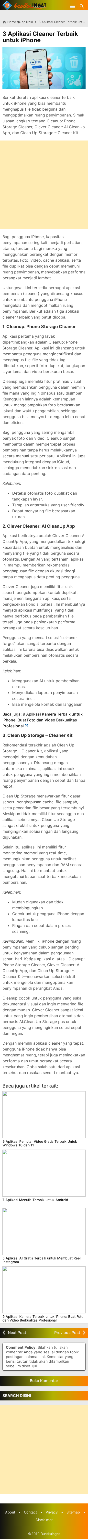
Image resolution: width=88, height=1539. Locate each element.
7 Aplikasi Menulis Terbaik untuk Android (35, 1200)
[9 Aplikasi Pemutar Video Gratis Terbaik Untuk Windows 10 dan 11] (44, 1114)
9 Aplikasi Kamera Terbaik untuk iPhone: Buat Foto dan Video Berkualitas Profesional (42, 1318)
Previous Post (67, 1332)
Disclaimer (44, 1520)
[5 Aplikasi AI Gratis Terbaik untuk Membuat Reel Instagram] (44, 1231)
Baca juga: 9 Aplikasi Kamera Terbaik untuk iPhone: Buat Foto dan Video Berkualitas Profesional (42, 720)
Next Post (17, 1332)
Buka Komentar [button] (44, 1380)
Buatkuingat (50, 1534)
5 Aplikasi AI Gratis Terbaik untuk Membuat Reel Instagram (41, 1260)
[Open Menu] (72, 6)
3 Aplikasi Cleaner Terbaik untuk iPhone (40, 37)
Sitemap (73, 1512)
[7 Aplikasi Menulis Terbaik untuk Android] (44, 1173)
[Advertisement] (44, 185)
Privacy (52, 1512)
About (10, 1512)
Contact (30, 1512)
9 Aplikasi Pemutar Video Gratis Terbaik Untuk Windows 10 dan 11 (39, 1143)
